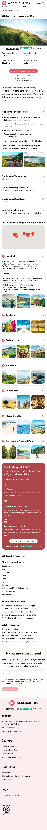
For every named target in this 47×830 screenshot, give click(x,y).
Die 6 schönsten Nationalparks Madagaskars (19, 618)
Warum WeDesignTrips (11, 757)
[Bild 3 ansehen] (38, 301)
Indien (4, 582)
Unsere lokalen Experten (11, 750)
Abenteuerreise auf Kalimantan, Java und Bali (19, 642)
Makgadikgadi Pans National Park (15, 588)
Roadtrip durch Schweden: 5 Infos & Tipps (18, 606)
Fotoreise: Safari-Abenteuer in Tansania (17, 639)
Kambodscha (7, 566)
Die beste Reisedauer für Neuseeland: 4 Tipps (20, 609)
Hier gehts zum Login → (11, 795)
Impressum (6, 773)
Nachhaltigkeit (7, 754)
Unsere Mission (8, 747)
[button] (32, 234)
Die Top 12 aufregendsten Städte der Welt (19, 615)
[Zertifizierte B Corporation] (23, 810)
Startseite (4, 10)
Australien (6, 572)
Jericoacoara (7, 595)
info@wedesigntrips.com (11, 731)
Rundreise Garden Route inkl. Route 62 (17, 636)
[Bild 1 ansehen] (12, 159)
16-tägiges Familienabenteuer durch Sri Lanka (19, 632)
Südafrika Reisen (14, 10)
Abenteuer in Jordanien (11, 629)
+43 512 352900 (8, 728)
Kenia (4, 569)
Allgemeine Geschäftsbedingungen (16, 776)
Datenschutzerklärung (23, 680)
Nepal (4, 579)
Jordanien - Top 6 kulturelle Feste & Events (18, 612)
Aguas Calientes (8, 591)
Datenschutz (7, 780)
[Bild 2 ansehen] (34, 159)
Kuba (4, 576)
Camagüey (6, 585)
